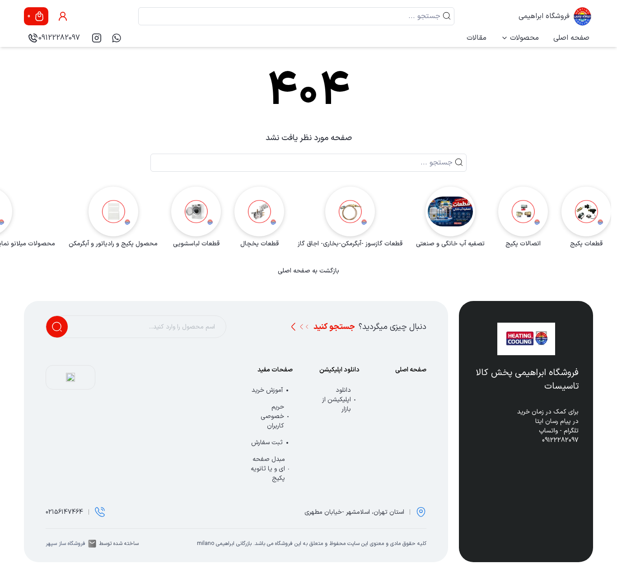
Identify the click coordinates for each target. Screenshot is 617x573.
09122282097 (59, 38)
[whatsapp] (116, 38)
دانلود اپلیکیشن (339, 370)
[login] (63, 16)
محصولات (524, 38)
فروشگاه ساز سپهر (65, 544)
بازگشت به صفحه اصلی (308, 271)
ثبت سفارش (267, 442)
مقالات (476, 38)
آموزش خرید (267, 390)
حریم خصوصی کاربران (272, 416)
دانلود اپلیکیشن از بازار (336, 399)
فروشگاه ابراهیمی (544, 16)
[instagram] (96, 38)
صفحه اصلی (571, 38)
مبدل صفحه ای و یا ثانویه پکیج (268, 469)
